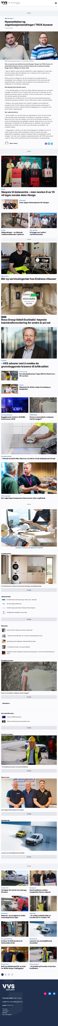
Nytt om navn (9, 18)
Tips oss (4, 1009)
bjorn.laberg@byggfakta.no (15, 1001)
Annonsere (5, 1011)
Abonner (4, 1012)
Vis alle (29, 590)
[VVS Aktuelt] (4, 3)
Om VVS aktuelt (6, 1014)
